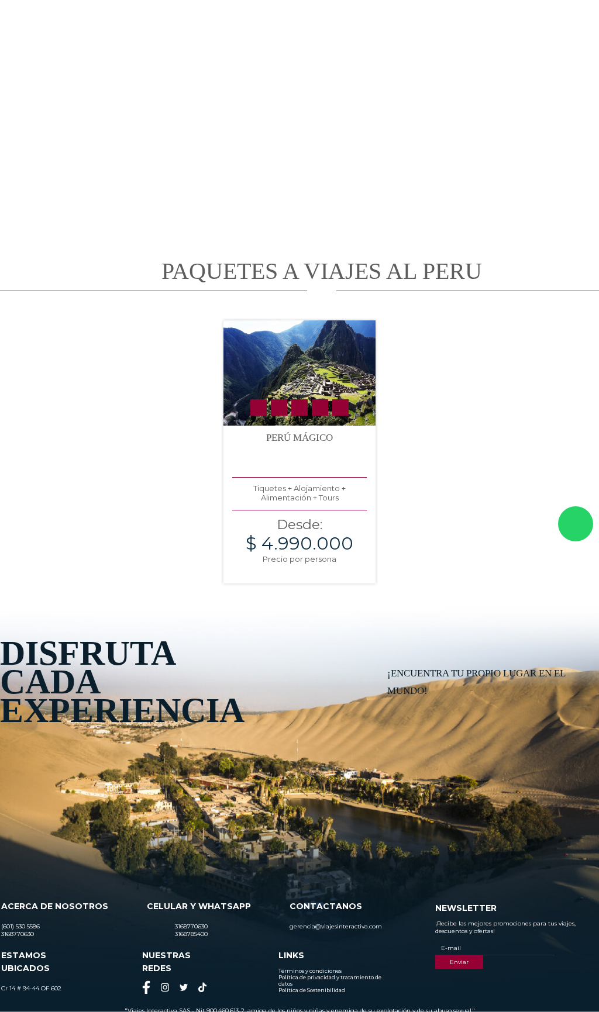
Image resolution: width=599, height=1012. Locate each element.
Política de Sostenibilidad (311, 990)
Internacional (324, 50)
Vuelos (493, 50)
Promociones (389, 50)
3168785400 (474, 20)
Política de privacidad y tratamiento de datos (329, 980)
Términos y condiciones (310, 971)
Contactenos (549, 50)
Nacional (266, 50)
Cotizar (445, 50)
